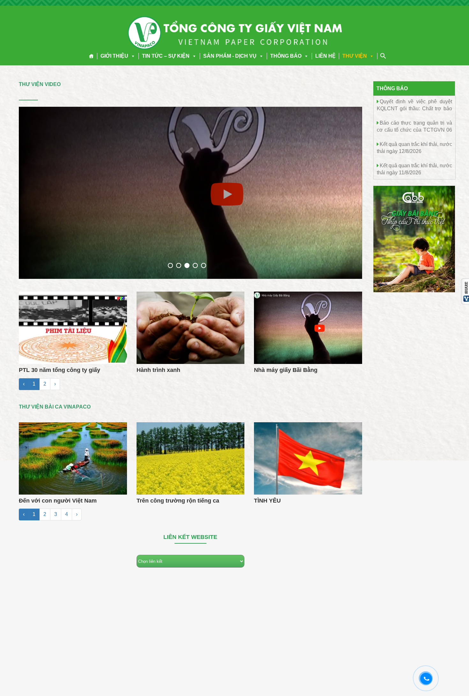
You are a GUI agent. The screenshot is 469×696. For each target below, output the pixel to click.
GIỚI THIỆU (114, 56)
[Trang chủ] (91, 56)
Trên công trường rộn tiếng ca (178, 500)
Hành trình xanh (158, 370)
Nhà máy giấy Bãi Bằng (285, 370)
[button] (131, 56)
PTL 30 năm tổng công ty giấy (59, 370)
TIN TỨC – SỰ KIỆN (166, 56)
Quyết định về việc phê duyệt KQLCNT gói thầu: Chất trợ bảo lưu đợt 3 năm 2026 (414, 108)
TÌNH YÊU (267, 500)
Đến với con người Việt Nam (58, 500)
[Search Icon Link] (383, 56)
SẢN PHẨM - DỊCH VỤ (230, 56)
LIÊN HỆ (325, 56)
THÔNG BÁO (286, 56)
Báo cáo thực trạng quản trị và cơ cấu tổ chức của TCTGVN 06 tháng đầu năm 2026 (414, 129)
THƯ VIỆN (354, 56)
